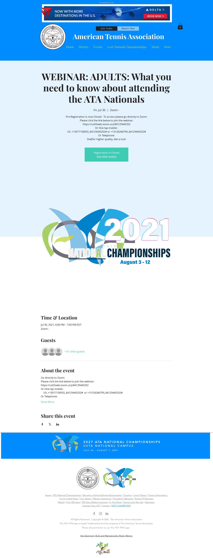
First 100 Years (73, 502)
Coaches (127, 495)
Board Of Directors (144, 498)
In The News (115, 502)
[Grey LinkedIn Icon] (107, 514)
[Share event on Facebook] (42, 424)
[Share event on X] (49, 424)
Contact (106, 505)
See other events (106, 156)
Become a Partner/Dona (94, 495)
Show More (47, 402)
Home (48, 495)
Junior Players (140, 495)
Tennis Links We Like (133, 502)
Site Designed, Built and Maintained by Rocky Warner (106, 535)
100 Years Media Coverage (95, 502)
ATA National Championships (67, 495)
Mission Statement (102, 498)
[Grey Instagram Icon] (101, 514)
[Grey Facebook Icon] (94, 514)
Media (61, 502)
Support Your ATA (91, 505)
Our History (85, 498)
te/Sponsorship (113, 495)
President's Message (123, 498)
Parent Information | (158, 495)
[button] (155, 47)
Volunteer (150, 502)
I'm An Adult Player (68, 498)
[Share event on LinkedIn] (57, 424)
